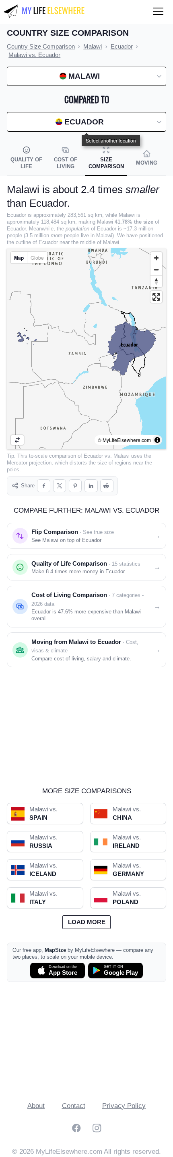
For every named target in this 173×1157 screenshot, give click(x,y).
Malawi (121, 456)
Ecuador (93, 456)
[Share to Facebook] (43, 486)
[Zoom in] (156, 258)
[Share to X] (59, 486)
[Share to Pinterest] (75, 486)
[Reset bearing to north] (156, 281)
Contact (73, 1106)
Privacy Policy (124, 1106)
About (36, 1106)
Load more (86, 922)
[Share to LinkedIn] (91, 486)
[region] (86, 348)
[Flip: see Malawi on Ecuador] (17, 440)
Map (19, 257)
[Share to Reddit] (106, 486)
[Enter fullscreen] (156, 297)
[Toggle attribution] (157, 440)
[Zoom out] (156, 269)
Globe (37, 257)
